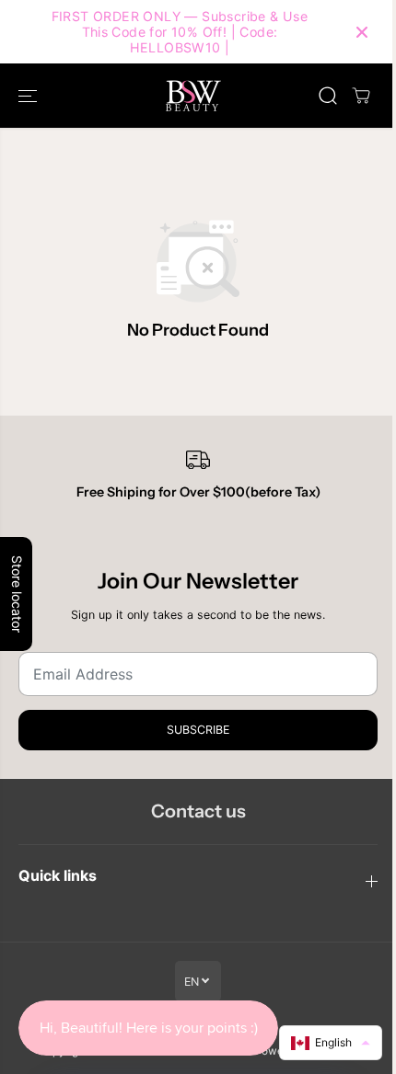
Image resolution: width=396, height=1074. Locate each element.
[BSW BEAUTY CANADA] (193, 95)
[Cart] (361, 95)
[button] (29, 95)
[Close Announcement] (362, 32)
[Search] (327, 95)
